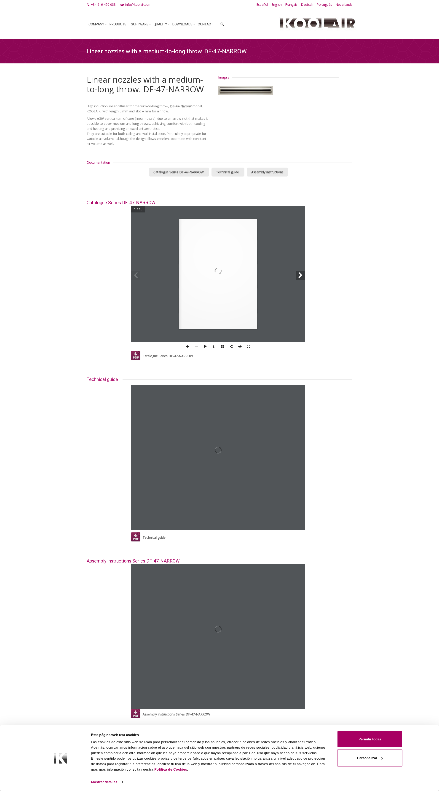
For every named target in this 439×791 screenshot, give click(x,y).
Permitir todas (370, 739)
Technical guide (228, 172)
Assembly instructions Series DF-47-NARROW (176, 714)
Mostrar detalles (104, 782)
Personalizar (367, 758)
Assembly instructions (267, 172)
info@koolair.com (138, 4)
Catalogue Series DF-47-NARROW (179, 172)
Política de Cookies (170, 769)
